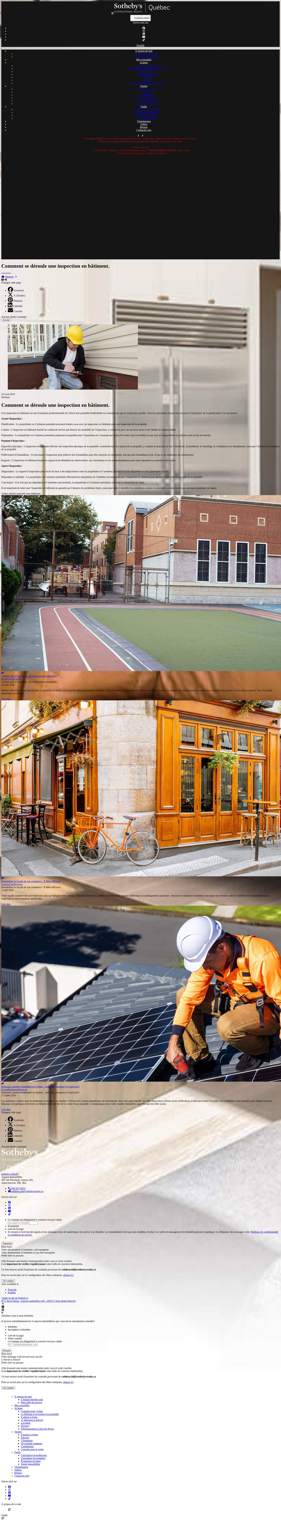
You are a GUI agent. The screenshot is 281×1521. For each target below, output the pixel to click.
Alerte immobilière (147, 118)
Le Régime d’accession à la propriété (147, 68)
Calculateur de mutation (147, 112)
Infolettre (12, 1326)
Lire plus (5, 698)
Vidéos (143, 124)
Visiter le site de (14, 1298)
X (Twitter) (19, 295)
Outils (144, 106)
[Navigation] (112, 13)
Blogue (143, 127)
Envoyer (6, 1350)
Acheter (144, 62)
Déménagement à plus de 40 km (147, 83)
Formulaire (13, 1226)
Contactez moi (143, 130)
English (140, 45)
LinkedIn (17, 306)
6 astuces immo (141, 18)
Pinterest (17, 300)
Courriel (18, 311)
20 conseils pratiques (147, 97)
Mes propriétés (143, 59)
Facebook (19, 290)
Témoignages (144, 121)
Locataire (147, 77)
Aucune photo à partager (14, 316)
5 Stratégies (147, 95)
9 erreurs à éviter (147, 89)
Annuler (6, 320)
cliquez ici (68, 1275)
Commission (147, 100)
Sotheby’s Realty (10, 1174)
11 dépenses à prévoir (147, 74)
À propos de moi (143, 51)
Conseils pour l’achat (147, 65)
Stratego (9, 276)
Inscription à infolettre (19, 1329)
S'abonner (7, 1243)
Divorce (147, 80)
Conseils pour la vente (147, 103)
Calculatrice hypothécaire (147, 109)
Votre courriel (15, 1338)
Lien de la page (16, 1229)
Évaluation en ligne (147, 115)
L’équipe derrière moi (147, 53)
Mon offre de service (147, 56)
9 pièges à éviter (147, 71)
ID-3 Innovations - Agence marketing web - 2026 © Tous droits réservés (38, 1301)
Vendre (143, 86)
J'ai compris (8, 1281)
